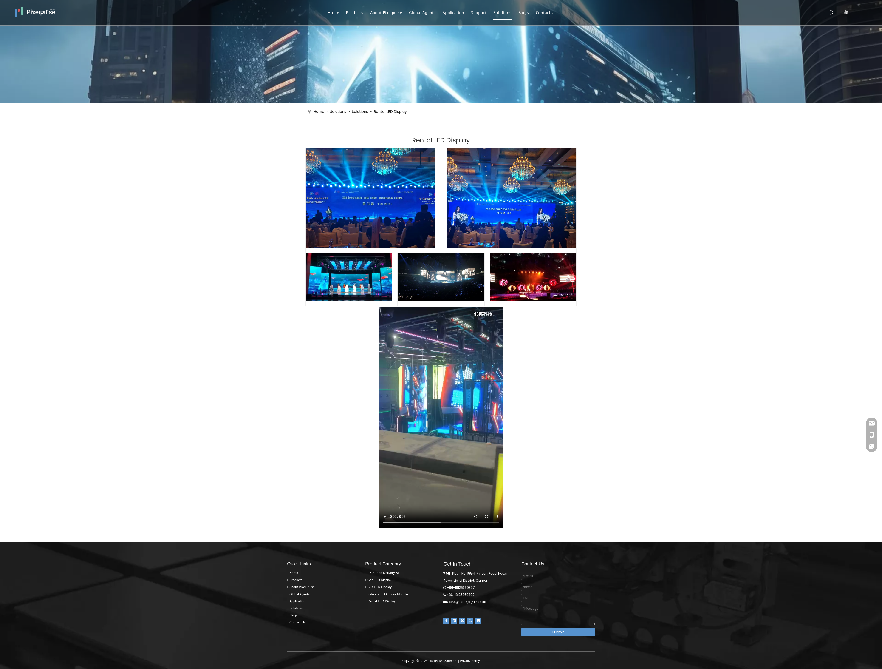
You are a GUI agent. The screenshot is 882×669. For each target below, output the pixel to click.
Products (354, 12)
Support (479, 12)
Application (453, 12)
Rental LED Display (382, 601)
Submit (558, 632)
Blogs (523, 12)
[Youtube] (470, 621)
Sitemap (450, 661)
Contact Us (546, 12)
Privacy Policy (470, 661)
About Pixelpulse (386, 12)
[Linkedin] (454, 621)
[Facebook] (446, 621)
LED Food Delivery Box (384, 573)
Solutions (502, 12)
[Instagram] (478, 621)
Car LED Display (379, 580)
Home (333, 12)
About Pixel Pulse (302, 587)
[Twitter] (462, 621)
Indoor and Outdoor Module (388, 594)
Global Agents (422, 12)
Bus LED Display (380, 587)
